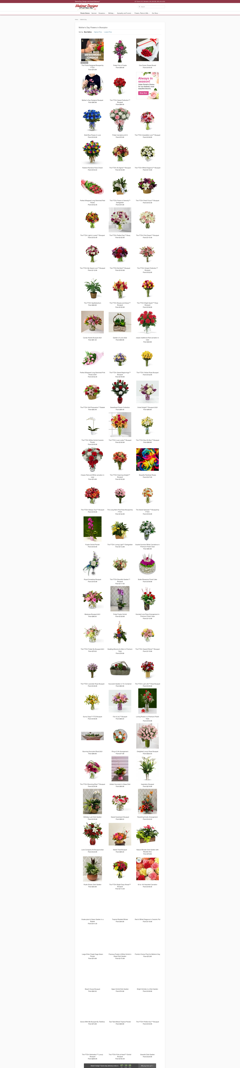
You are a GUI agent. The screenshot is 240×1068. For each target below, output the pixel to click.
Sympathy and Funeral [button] (124, 13)
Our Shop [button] (155, 13)
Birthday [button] (111, 13)
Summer (94, 13)
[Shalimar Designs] (88, 7)
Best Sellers (88, 32)
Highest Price (98, 32)
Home (76, 19)
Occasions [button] (102, 13)
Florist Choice (85, 13)
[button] (235, 1060)
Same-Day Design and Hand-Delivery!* (87, 1)
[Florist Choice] (147, 85)
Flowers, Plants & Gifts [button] (142, 13)
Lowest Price (108, 32)
